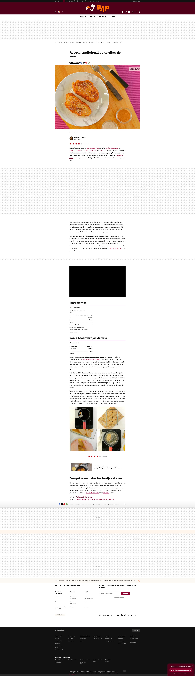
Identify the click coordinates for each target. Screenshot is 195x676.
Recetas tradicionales (81, 504)
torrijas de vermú (75, 150)
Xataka (57, 638)
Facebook (136, 12)
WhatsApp (122, 12)
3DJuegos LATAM (72, 659)
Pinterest (125, 615)
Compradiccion (122, 643)
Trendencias (121, 638)
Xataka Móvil (58, 641)
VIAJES (92, 17)
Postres (72, 592)
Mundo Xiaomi (59, 649)
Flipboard (86, 63)
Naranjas (103, 42)
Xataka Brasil (58, 662)
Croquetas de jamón (107, 580)
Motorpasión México (108, 660)
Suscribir (125, 593)
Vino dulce (97, 504)
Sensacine (83, 638)
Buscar (62, 12)
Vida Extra (70, 641)
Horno (97, 42)
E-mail (139, 12)
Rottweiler (109, 42)
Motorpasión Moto (110, 641)
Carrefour (71, 42)
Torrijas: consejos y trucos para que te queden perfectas (95, 499)
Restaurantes (88, 602)
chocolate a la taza (92, 493)
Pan (90, 504)
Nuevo (59, 12)
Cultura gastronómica (89, 597)
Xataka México (59, 659)
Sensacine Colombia (83, 663)
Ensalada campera (95, 580)
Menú (55, 12)
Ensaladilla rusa (70, 580)
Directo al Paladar (97, 638)
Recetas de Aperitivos (73, 597)
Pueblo (85, 42)
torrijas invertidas (112, 148)
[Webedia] (59, 630)
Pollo (56, 602)
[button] (80, 137)
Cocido (116, 42)
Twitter (84, 63)
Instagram (132, 12)
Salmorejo (85, 580)
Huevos (87, 607)
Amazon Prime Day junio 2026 (61, 607)
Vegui (86, 592)
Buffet (121, 42)
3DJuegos (70, 638)
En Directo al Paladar (99, 465)
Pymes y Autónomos (133, 641)
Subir (134, 630)
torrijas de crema (91, 150)
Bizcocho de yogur (118, 580)
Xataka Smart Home (58, 646)
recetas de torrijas (93, 148)
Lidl (66, 42)
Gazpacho (91, 42)
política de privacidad (119, 597)
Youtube (129, 12)
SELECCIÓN (103, 17)
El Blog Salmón (134, 638)
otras (103, 150)
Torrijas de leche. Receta (84, 497)
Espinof (82, 641)
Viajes (57, 597)
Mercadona (78, 42)
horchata (106, 493)
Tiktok (126, 12)
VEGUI (113, 17)
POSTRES (83, 17)
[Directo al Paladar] (97, 8)
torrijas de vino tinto (114, 248)
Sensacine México (85, 659)
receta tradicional (114, 504)
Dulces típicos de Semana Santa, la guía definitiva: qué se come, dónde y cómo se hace (108, 468)
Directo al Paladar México (97, 660)
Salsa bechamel (129, 580)
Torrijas (104, 504)
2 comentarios (75, 62)
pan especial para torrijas (91, 359)
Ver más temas (60, 614)
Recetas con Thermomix (59, 592)
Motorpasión (108, 638)
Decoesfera (121, 641)
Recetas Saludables (73, 602)
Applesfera (58, 643)
